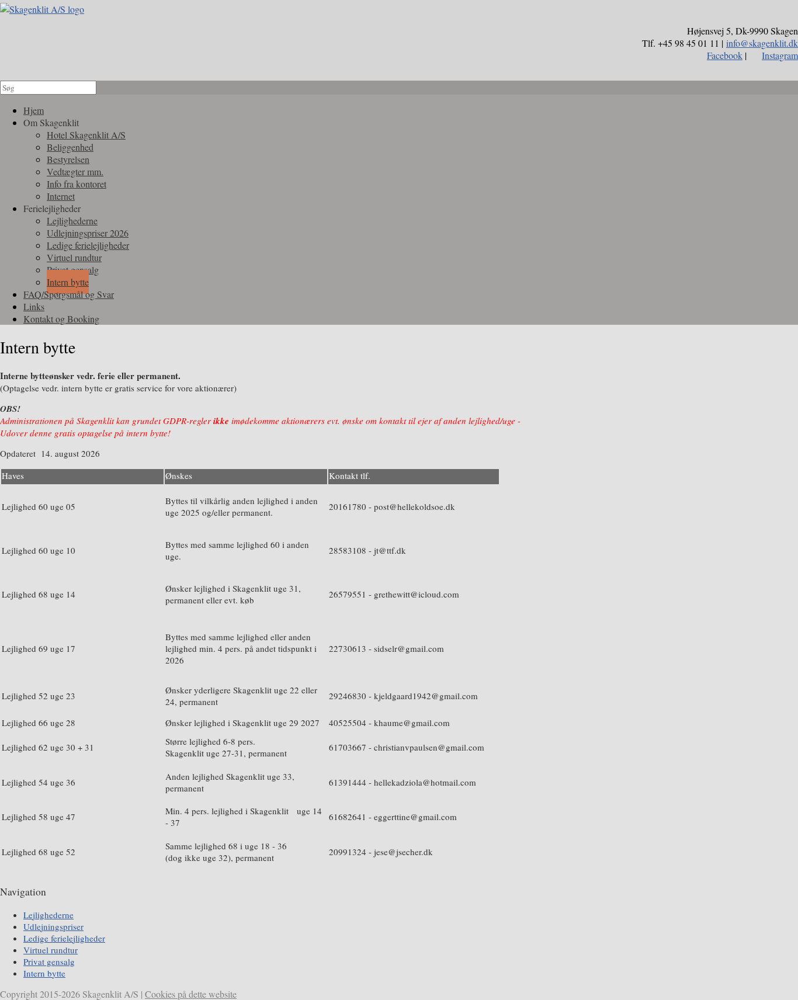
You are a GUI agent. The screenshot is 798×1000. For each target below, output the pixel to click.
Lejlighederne (48, 915)
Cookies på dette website (191, 994)
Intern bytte (44, 973)
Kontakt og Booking (61, 318)
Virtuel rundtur (50, 950)
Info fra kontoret (76, 184)
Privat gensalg (49, 961)
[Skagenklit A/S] (42, 9)
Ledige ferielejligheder (64, 938)
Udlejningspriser (53, 926)
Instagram (780, 55)
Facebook (725, 55)
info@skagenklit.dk (762, 43)
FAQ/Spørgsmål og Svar (68, 294)
